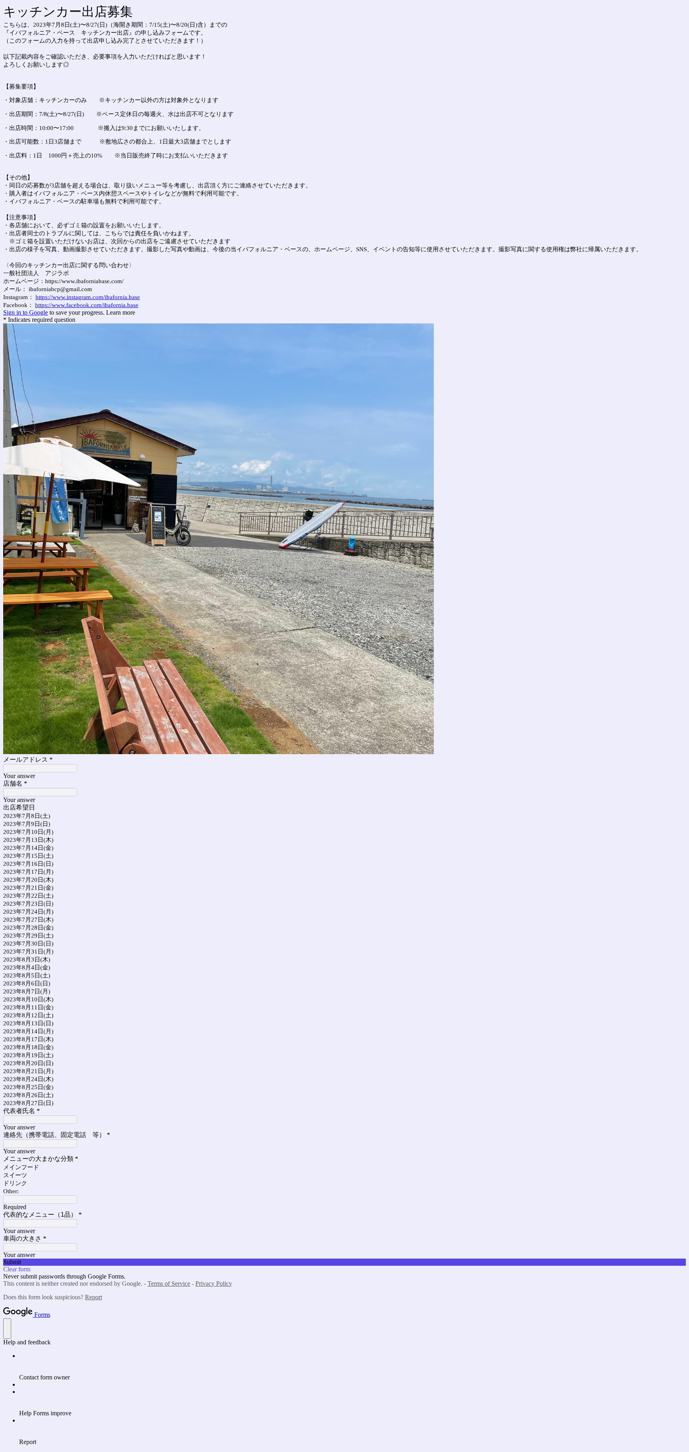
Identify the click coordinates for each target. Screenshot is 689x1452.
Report (93, 1297)
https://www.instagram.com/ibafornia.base (87, 297)
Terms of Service (169, 1283)
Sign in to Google (25, 312)
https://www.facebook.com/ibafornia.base (86, 305)
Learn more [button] (120, 312)
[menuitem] (352, 1366)
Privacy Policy (213, 1283)
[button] (344, 1262)
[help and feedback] (7, 1328)
